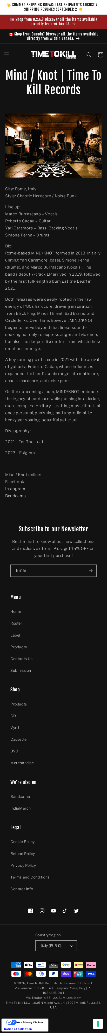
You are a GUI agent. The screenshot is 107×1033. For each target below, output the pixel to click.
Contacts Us (21, 658)
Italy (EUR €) (51, 945)
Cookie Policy (22, 841)
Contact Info (21, 889)
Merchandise (22, 763)
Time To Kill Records (42, 983)
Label (15, 635)
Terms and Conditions (30, 877)
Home (15, 611)
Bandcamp (15, 496)
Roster (16, 623)
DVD (14, 751)
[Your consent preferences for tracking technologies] (98, 1024)
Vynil (14, 727)
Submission (20, 670)
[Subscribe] (90, 571)
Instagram (15, 488)
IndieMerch (20, 808)
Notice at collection (18, 1028)
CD (13, 716)
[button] (6, 55)
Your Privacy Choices (30, 1022)
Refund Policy (22, 853)
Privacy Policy (23, 865)
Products (18, 647)
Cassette (18, 739)
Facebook (14, 481)
